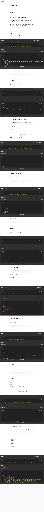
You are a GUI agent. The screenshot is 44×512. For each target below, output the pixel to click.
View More (22, 66)
